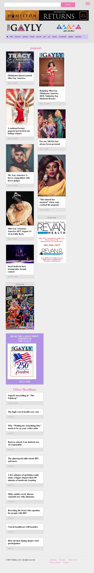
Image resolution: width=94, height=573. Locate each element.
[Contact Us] (73, 26)
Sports (32, 37)
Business (25, 37)
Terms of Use (73, 559)
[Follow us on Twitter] (64, 26)
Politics (18, 37)
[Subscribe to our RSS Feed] (69, 26)
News (11, 37)
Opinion (70, 37)
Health (38, 37)
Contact (66, 562)
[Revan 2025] (51, 241)
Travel (54, 37)
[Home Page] (7, 37)
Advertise (53, 559)
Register (62, 559)
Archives (78, 37)
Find (68, 4)
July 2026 (24, 381)
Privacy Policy (55, 562)
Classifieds (62, 37)
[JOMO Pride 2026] (20, 308)
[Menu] (88, 3)
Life (44, 37)
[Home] (24, 27)
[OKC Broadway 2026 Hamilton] (47, 15)
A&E (49, 37)
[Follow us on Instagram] (78, 26)
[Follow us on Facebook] (59, 26)
